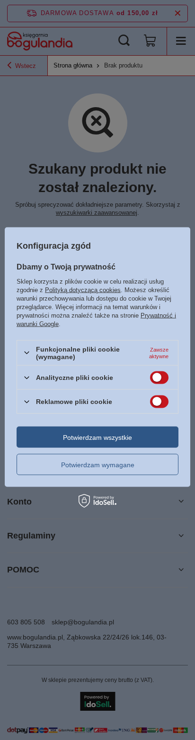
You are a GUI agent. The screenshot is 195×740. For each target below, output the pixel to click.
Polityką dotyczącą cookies (83, 289)
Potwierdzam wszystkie (97, 437)
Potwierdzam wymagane (97, 464)
